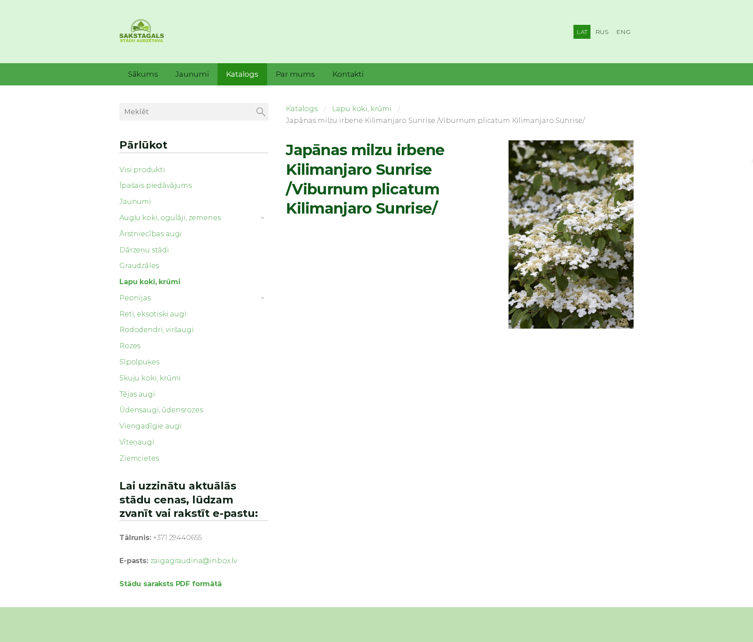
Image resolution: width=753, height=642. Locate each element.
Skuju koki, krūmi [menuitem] (150, 378)
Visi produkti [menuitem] (142, 170)
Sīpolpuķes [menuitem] (139, 362)
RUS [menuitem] (602, 32)
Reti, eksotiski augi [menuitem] (153, 314)
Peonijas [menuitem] (135, 298)
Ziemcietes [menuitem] (139, 458)
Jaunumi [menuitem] (191, 74)
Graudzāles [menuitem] (139, 266)
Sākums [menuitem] (143, 74)
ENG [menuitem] (623, 32)
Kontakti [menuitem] (347, 74)
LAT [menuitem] (582, 32)
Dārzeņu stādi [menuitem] (144, 250)
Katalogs (302, 109)
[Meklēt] (261, 111)
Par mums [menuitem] (295, 74)
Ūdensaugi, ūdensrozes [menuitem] (161, 410)
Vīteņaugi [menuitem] (136, 442)
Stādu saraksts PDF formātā (170, 584)
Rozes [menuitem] (129, 346)
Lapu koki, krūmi (362, 109)
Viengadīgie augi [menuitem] (150, 426)
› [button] (264, 218)
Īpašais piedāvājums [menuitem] (155, 185)
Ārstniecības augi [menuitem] (150, 234)
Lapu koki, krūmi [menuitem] (149, 282)
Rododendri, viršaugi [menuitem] (156, 330)
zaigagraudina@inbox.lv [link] (193, 561)
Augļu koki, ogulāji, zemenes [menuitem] (170, 218)
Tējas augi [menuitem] (137, 394)
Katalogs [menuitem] (242, 74)
